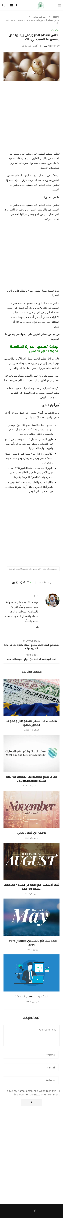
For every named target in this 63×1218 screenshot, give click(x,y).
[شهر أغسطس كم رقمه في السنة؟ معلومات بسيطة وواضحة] (31, 861)
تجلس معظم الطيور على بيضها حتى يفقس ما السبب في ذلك (33, 568)
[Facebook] (16, 5)
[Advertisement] (31, 118)
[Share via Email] (13, 582)
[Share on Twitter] (20, 582)
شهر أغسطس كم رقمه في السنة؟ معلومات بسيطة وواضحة (31, 886)
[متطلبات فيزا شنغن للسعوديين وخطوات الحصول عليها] (31, 697)
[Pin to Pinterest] (17, 582)
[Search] (3, 5)
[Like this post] (28, 582)
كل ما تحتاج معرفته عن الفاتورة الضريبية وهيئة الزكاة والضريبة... (31, 778)
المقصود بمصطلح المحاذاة (31, 996)
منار (46, 45)
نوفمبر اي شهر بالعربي (31, 832)
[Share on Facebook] (24, 582)
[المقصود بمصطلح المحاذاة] (31, 972)
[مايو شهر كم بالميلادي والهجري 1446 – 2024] (31, 917)
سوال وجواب (39, 16)
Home (56, 16)
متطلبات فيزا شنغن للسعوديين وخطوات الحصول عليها (31, 722)
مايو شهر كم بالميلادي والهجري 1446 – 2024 (31, 942)
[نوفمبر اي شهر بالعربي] (31, 809)
